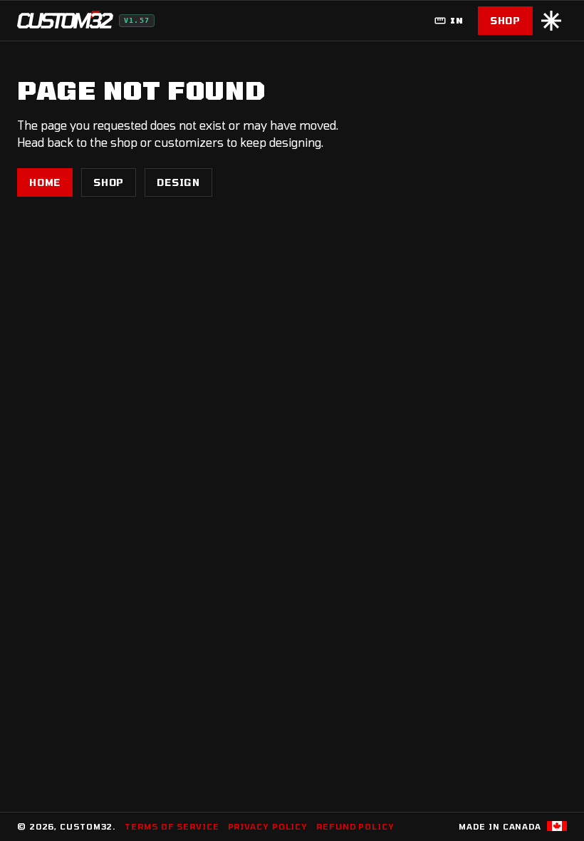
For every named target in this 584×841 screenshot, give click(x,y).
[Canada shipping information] (557, 826)
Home (45, 182)
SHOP (505, 20)
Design (178, 182)
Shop (108, 182)
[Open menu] (551, 20)
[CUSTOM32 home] (65, 21)
